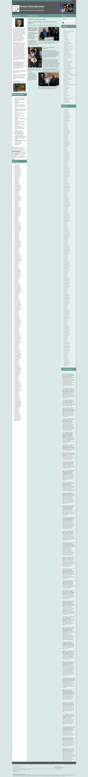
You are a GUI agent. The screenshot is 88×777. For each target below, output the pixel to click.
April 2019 (17, 252)
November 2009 (67, 347)
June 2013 (17, 345)
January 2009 (17, 416)
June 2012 (17, 361)
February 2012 (17, 366)
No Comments (41, 25)
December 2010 (18, 385)
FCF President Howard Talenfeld (31, 74)
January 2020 (17, 240)
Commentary (66, 39)
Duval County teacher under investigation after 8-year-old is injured (68, 619)
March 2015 (17, 316)
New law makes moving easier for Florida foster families (68, 402)
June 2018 (17, 264)
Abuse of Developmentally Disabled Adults (69, 32)
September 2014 (67, 269)
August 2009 (17, 407)
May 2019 (17, 251)
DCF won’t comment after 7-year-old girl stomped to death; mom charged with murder (68, 447)
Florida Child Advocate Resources (19, 114)
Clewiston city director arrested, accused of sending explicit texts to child (68, 463)
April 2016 (66, 243)
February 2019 (17, 255)
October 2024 (17, 174)
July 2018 (17, 263)
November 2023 (18, 188)
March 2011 (17, 381)
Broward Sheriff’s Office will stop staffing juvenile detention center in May (68, 571)
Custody (14, 153)
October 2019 (17, 244)
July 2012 (17, 360)
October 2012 (17, 356)
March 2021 (17, 222)
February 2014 (17, 334)
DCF (16, 155)
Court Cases (21, 148)
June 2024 (17, 179)
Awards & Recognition (22, 150)
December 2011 (18, 368)
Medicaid (65, 76)
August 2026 (17, 164)
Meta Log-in (14, 771)
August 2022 (17, 200)
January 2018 (17, 271)
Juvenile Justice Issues (68, 73)
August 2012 (17, 359)
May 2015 (17, 314)
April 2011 (17, 379)
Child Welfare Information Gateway (20, 100)
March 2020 (17, 238)
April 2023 (66, 139)
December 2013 (18, 337)
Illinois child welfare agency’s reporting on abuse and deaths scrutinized (68, 532)
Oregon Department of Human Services (69, 85)
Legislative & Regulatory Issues (70, 75)
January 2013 (17, 352)
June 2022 (17, 203)
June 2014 (17, 329)
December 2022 (18, 197)
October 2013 (17, 340)
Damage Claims (67, 42)
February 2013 (66, 295)
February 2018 (17, 270)
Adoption (14, 156)
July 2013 (17, 344)
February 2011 (17, 382)
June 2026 (17, 166)
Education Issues (67, 53)
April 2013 (17, 348)
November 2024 (18, 173)
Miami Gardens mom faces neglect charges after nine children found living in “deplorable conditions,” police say (67, 435)
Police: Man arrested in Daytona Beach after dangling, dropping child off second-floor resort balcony (68, 680)
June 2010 (17, 393)
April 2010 (17, 396)
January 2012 (17, 367)
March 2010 (17, 397)
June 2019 (17, 249)
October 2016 (17, 290)
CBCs (13, 157)
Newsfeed (52, 1)
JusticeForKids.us (67, 72)
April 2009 (17, 412)
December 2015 (18, 304)
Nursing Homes (67, 83)
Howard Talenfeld (39, 1)
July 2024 (17, 178)
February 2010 (17, 398)
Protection (66, 91)
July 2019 (17, 248)
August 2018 (17, 262)
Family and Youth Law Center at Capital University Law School (20, 110)
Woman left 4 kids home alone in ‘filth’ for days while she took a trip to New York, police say (67, 583)
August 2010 (17, 390)
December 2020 (18, 226)
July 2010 (17, 392)
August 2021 (17, 215)
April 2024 (17, 182)
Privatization (66, 88)
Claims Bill (66, 38)
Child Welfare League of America (19, 103)
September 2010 (18, 389)
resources (66, 97)
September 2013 (18, 341)
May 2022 (17, 204)
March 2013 (17, 349)
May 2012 (17, 363)
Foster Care (47, 25)
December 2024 (18, 171)
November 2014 (18, 322)
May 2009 (17, 411)
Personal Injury (67, 87)
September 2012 (18, 357)
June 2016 (17, 296)
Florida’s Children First (19, 126)
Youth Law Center (18, 143)
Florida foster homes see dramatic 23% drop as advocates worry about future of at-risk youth (68, 391)
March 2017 (17, 283)
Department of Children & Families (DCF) (68, 47)
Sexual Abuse (66, 99)
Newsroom (57, 1)
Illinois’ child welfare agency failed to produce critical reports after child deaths (68, 519)
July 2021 (17, 216)
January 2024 (17, 185)
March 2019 (17, 253)
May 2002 (17, 420)
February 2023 (17, 196)
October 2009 (17, 404)
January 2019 (17, 256)
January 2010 (17, 400)
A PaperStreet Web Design (17, 770)
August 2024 (17, 177)
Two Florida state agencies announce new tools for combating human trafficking (68, 544)
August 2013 (17, 342)
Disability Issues (15, 150)
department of (18, 153)
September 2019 (18, 245)
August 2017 (17, 277)
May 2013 (17, 346)
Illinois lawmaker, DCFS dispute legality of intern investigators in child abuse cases (68, 421)
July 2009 (17, 408)
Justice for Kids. (18, 62)
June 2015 (17, 312)
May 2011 (16, 378)
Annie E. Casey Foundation (20, 98)
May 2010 (17, 394)
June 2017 (17, 279)
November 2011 (18, 370)
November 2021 (18, 211)
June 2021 (17, 218)
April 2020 (17, 237)
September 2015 (18, 308)
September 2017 (18, 275)
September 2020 (18, 230)
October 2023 (17, 189)
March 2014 (17, 333)
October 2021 (17, 212)
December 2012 (18, 353)
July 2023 (17, 192)
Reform (65, 94)
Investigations (66, 71)
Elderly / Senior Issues (68, 54)
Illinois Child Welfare (68, 66)
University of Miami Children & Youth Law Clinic (21, 141)
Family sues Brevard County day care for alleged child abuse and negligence (68, 716)
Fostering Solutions (18, 130)
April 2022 (17, 205)
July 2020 (17, 233)
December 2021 (18, 210)
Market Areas (47, 1)
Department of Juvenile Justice (20, 157)
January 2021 (17, 225)
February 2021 (17, 223)
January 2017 (17, 286)
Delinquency (66, 45)
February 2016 (17, 301)
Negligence (66, 80)
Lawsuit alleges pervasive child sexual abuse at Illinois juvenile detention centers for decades (68, 729)
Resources (69, 1)
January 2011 (17, 383)
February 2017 (17, 285)
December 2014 (18, 320)
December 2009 (18, 401)
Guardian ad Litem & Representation (68, 63)
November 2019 (18, 242)
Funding (65, 60)
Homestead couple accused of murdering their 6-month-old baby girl (68, 704)
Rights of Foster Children (68, 98)
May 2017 (17, 281)
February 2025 (66, 113)
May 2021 (17, 219)
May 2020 (17, 236)
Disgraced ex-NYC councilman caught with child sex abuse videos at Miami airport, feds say (67, 508)
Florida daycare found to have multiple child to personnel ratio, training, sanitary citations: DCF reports (68, 376)
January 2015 (17, 319)
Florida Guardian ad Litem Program (20, 125)
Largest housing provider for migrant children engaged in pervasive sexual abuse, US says (68, 664)
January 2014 (17, 335)
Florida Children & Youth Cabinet (19, 116)
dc (25, 151)
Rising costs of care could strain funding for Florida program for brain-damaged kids (68, 630)
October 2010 (17, 387)
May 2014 (17, 330)
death (22, 153)
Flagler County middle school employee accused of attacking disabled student (68, 593)
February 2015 (17, 318)
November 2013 (18, 338)
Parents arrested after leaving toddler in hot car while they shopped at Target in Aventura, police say (68, 653)
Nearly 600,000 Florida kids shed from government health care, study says (68, 750)
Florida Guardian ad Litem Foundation (20, 122)
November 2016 (18, 289)
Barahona (17, 148)
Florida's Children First (68, 57)
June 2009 (17, 409)
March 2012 (17, 364)
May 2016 (17, 297)
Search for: (65, 19)
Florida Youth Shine (67, 55)
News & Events (54, 25)
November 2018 (18, 259)
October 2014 (17, 323)
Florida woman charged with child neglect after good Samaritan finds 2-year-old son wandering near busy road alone (68, 692)
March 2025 (17, 167)
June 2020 (17, 234)
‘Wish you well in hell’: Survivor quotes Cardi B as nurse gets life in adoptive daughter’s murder (67, 473)
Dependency (66, 50)
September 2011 (18, 372)
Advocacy (22, 151)
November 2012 (18, 355)
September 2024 (18, 175)
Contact (15, 1)
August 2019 (66, 191)
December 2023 (18, 186)
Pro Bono (65, 90)
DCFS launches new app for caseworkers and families (68, 559)
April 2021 (66, 165)
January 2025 (17, 170)
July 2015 (17, 311)
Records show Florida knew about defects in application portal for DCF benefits (68, 484)
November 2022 (18, 199)
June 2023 (17, 193)
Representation (67, 95)
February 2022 (17, 207)
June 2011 (66, 321)
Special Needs (66, 101)
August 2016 (17, 293)
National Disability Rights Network (20, 138)
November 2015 (18, 305)
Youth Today (17, 144)
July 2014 (17, 327)
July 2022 (17, 201)
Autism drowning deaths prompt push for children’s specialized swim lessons (68, 644)
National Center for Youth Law (20, 136)
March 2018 (17, 268)
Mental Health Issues (68, 79)
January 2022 (17, 208)
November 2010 (18, 386)
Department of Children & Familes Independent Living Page (20, 106)
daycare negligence (67, 43)
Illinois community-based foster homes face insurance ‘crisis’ (68, 494)
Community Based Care (21, 156)
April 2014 (17, 331)
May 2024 (17, 181)
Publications (63, 1)
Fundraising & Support (68, 61)
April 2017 (17, 282)
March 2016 (17, 300)
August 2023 (17, 190)
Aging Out (66, 36)
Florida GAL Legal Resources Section (20, 119)
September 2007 (18, 419)
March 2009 (17, 413)
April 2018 (17, 267)
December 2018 (18, 257)
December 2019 (18, 241)
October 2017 (17, 274)
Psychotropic (66, 92)
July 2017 (17, 278)
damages (16, 151)
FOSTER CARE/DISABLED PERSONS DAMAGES (25, 1)
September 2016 (18, 292)
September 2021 (18, 214)
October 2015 (17, 307)
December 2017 (67, 217)
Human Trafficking (67, 65)
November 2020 (18, 227)
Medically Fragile (67, 77)
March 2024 (17, 184)
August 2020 (17, 231)
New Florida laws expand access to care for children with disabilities (68, 454)
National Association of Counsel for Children (19, 134)
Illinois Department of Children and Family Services (69, 69)
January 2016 (17, 303)
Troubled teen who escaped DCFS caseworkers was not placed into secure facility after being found (68, 603)
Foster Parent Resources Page (20, 129)
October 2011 (17, 371)
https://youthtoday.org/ (19, 132)
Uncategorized (66, 102)
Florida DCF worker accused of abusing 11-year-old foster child (68, 739)
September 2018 (18, 260)
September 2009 (18, 405)
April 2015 (17, 315)
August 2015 (17, 309)
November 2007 (18, 418)
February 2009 (17, 415)
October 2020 (17, 229)
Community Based (21, 154)
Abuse (13, 147)
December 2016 (18, 288)
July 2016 (17, 294)
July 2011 (16, 375)
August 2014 (17, 326)
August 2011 (17, 374)
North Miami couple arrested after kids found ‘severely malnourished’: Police (68, 410)
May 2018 (17, 266)
